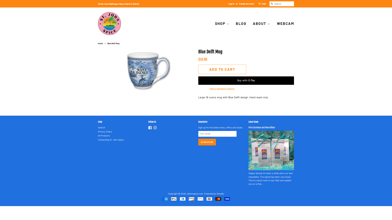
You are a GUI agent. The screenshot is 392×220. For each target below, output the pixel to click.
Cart (264, 3)
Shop (220, 23)
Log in (231, 3)
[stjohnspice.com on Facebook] (150, 128)
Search (101, 127)
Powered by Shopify (214, 194)
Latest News (253, 122)
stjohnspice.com (195, 194)
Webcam (285, 23)
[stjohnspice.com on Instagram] (155, 128)
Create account (246, 3)
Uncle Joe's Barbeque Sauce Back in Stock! (118, 4)
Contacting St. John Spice (111, 140)
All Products (104, 135)
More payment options (222, 88)
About (260, 23)
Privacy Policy (105, 131)
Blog (241, 23)
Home (100, 43)
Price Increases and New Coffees (262, 127)
